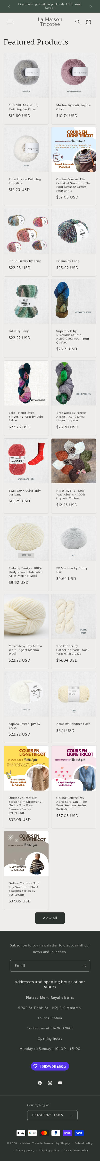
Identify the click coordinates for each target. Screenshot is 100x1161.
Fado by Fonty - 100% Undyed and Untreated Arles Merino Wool (26, 572)
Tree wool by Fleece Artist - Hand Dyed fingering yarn (71, 417)
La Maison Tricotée (31, 1143)
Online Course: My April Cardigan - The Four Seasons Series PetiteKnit (71, 803)
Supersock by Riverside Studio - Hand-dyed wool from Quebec (72, 336)
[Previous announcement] (9, 6)
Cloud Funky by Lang (25, 261)
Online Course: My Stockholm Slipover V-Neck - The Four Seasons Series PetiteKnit (26, 805)
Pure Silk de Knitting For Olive (25, 181)
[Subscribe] (84, 966)
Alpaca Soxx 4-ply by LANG (25, 726)
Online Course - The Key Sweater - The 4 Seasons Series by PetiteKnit (24, 889)
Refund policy (84, 1143)
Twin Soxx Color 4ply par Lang (25, 492)
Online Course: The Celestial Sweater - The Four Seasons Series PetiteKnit (73, 185)
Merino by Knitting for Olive (73, 107)
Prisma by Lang (67, 261)
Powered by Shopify (57, 1143)
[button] (9, 22)
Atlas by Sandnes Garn (73, 724)
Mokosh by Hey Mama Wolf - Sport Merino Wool (25, 650)
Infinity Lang (19, 331)
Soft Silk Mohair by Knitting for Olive (23, 107)
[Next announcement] (91, 6)
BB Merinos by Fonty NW (72, 570)
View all (50, 918)
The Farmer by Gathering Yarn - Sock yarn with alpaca (73, 650)
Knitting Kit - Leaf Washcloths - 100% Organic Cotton (70, 494)
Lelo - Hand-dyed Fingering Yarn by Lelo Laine (26, 417)
